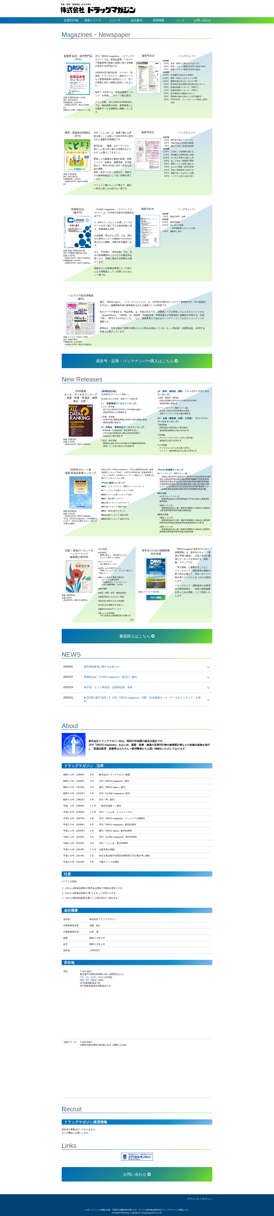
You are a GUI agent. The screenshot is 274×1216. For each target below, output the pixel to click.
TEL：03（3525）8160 (91, 977)
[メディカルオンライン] (137, 1157)
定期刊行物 (71, 20)
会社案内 (136, 20)
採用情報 (158, 20)
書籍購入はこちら (134, 636)
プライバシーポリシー (199, 1199)
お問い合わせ (202, 20)
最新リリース (92, 20)
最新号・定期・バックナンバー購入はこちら (135, 361)
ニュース (115, 20)
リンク (180, 20)
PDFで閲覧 (155, 597)
